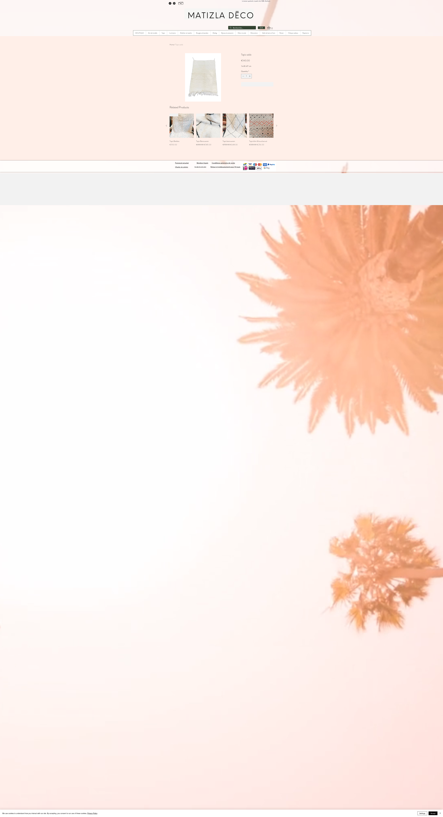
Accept (433, 813)
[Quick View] (235, 126)
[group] (221, 131)
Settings (422, 813)
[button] (270, 27)
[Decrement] (243, 76)
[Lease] (171, 27)
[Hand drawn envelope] (180, 2)
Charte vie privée (181, 167)
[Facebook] (170, 3)
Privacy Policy (92, 813)
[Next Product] (276, 125)
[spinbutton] (246, 76)
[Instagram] (174, 3)
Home (172, 44)
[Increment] (249, 76)
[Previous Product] (166, 125)
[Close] (440, 813)
